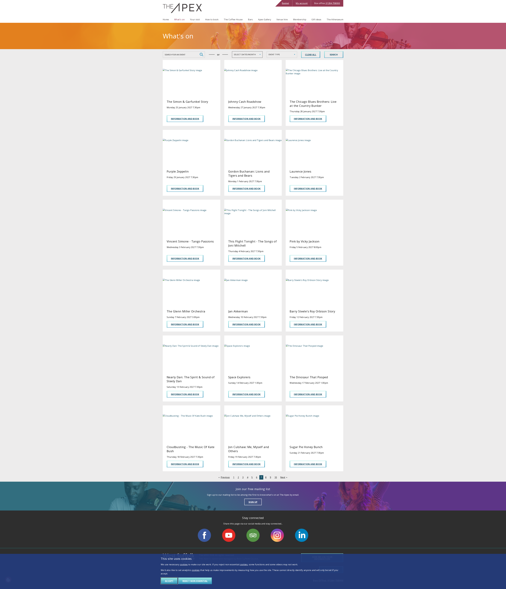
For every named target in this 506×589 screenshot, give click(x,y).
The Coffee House (233, 19)
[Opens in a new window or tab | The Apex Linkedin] (301, 535)
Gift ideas (316, 19)
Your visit (195, 19)
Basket (285, 3)
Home (166, 19)
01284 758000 (327, 3)
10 (275, 477)
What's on (179, 19)
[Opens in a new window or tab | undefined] (204, 535)
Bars (250, 19)
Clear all (310, 54)
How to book (211, 19)
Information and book (185, 118)
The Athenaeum (335, 19)
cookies (184, 564)
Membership (299, 19)
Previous (225, 477)
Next (282, 477)
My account (302, 3)
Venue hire (282, 19)
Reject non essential (195, 581)
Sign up (253, 502)
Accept (169, 581)
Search (334, 54)
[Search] (201, 54)
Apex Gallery (264, 19)
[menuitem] (166, 19)
